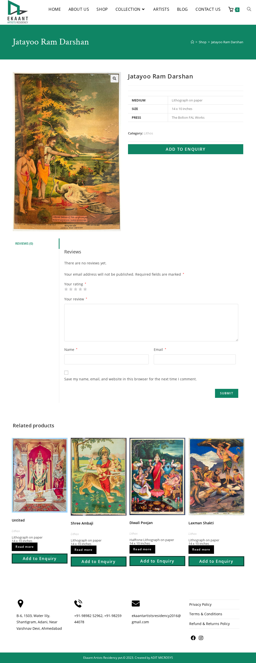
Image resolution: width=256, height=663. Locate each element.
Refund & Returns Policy (209, 623)
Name (71, 349)
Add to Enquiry (185, 149)
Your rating (75, 284)
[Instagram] (201, 638)
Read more (25, 547)
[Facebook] (193, 638)
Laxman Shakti (201, 523)
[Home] (192, 42)
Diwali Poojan (141, 522)
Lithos (148, 133)
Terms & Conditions (205, 614)
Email (160, 349)
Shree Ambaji (82, 523)
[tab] (36, 243)
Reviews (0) (24, 243)
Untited (18, 520)
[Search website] (249, 9)
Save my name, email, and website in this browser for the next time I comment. (130, 379)
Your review (75, 299)
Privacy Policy (200, 604)
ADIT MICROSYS (162, 658)
